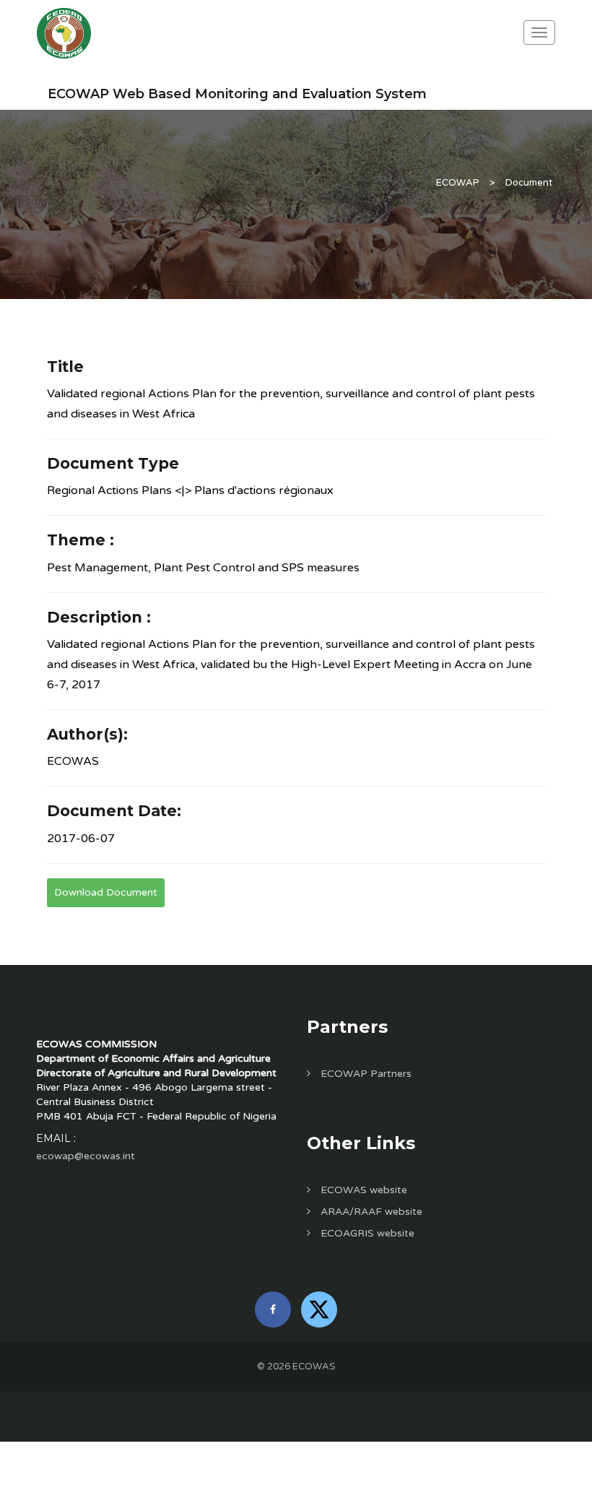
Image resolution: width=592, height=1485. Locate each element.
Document (528, 183)
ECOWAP (457, 183)
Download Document (105, 892)
